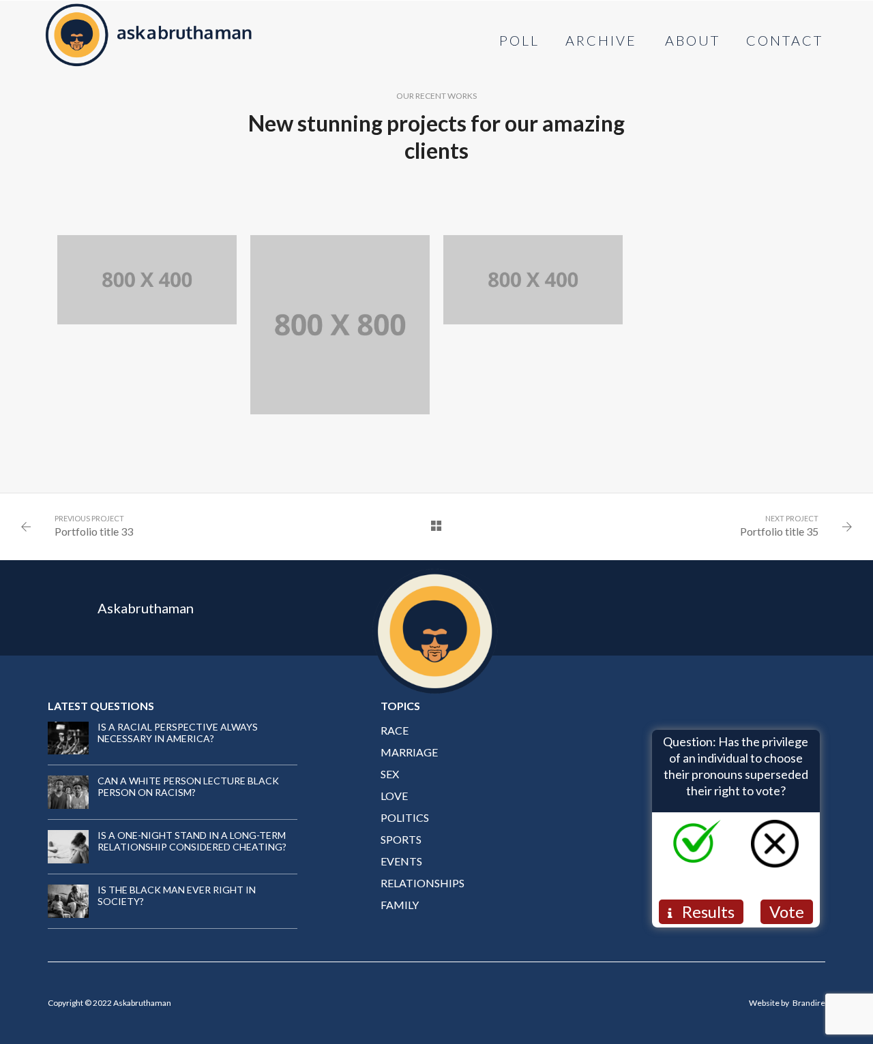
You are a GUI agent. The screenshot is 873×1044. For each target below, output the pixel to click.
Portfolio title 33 (94, 531)
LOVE (394, 795)
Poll (519, 40)
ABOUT (692, 40)
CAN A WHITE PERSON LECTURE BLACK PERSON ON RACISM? (188, 786)
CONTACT (784, 40)
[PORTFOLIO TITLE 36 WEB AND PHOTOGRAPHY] (147, 280)
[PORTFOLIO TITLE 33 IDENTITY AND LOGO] (533, 280)
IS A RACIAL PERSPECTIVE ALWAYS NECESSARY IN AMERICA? (178, 732)
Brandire (809, 1003)
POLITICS (405, 817)
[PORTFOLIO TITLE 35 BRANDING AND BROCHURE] (340, 324)
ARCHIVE (601, 40)
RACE (395, 730)
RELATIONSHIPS (422, 882)
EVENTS (401, 861)
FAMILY (400, 904)
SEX (390, 773)
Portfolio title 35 (779, 531)
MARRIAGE (409, 752)
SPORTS (401, 839)
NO (788, 874)
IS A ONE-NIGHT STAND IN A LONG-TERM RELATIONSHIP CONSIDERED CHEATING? (192, 841)
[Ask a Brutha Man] (148, 33)
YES (710, 874)
